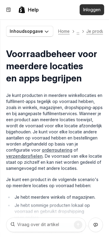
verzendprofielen (24, 156)
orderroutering (57, 150)
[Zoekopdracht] (78, 225)
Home (64, 31)
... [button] (78, 31)
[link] (28, 9)
